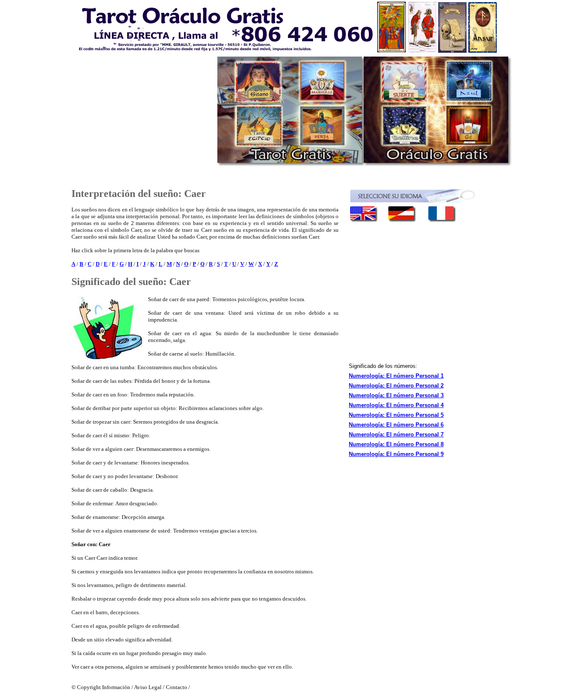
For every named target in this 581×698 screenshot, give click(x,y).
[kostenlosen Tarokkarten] (407, 218)
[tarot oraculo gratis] (284, 27)
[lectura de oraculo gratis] (436, 160)
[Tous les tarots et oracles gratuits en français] (441, 218)
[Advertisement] (142, 114)
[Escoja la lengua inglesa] (369, 218)
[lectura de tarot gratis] (289, 160)
